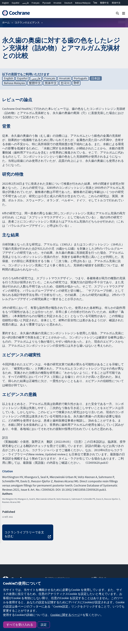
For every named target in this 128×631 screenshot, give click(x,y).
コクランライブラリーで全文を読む (24, 534)
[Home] (16, 13)
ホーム (6, 22)
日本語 (95, 78)
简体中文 (116, 2)
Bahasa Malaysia (82, 2)
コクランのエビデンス (27, 22)
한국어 (65, 83)
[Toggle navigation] (123, 13)
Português (80, 78)
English (5, 2)
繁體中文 (104, 2)
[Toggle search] (117, 13)
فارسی (25, 2)
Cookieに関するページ (65, 615)
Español (15, 2)
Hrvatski (57, 2)
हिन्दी (76, 83)
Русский (46, 2)
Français (35, 2)
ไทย (95, 2)
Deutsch (68, 2)
